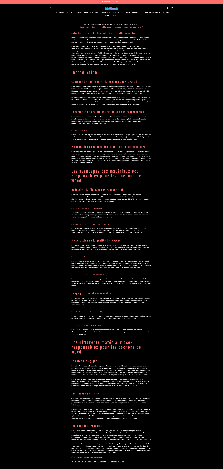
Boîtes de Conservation (81, 12)
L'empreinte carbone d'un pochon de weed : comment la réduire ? (99, 461)
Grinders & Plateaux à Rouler (126, 12)
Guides (115, 16)
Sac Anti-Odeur (102, 12)
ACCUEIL (86, 24)
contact (166, 12)
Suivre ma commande (151, 12)
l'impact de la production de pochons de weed (118, 55)
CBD (55, 12)
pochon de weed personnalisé (131, 37)
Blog (107, 16)
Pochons (63, 12)
